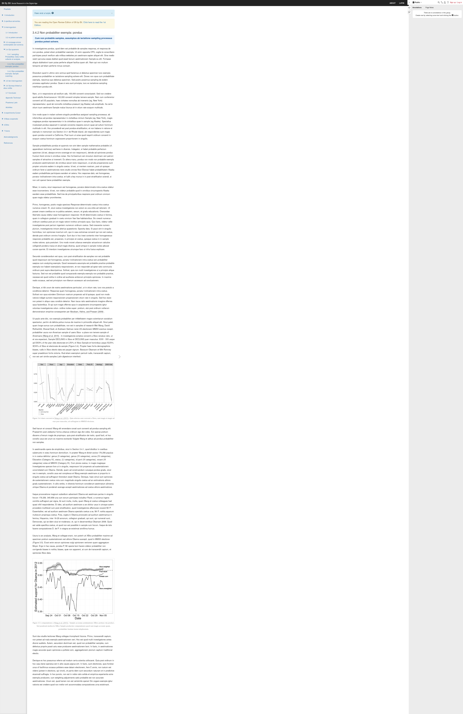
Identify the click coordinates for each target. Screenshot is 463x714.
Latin (401, 3)
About (393, 3)
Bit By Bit (19, 3)
